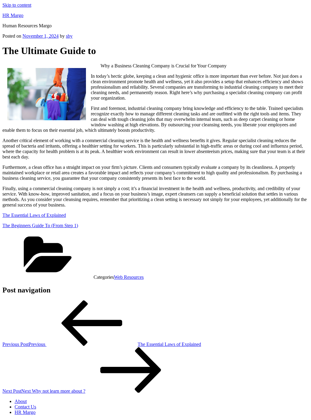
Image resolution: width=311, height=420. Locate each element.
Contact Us (25, 406)
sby (69, 36)
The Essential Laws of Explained (34, 215)
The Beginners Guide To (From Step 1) (40, 225)
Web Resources (129, 277)
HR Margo (12, 15)
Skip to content (16, 5)
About (21, 401)
